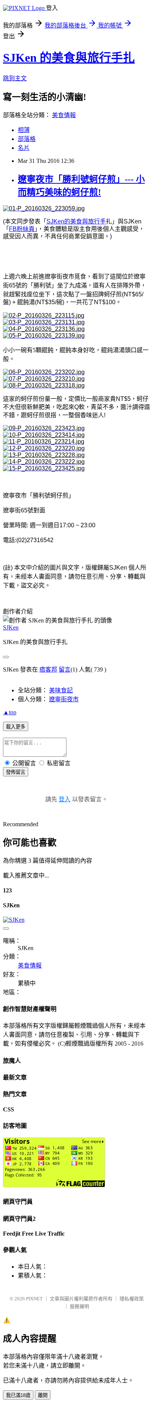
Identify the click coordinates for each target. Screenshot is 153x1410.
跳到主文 (15, 78)
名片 (24, 148)
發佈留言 (15, 772)
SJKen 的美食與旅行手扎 (69, 57)
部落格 (27, 139)
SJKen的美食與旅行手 (76, 221)
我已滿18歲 (18, 1395)
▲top (9, 712)
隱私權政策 (132, 1298)
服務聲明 (79, 1306)
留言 (65, 669)
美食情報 (64, 115)
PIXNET (34, 1298)
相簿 (24, 130)
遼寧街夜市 (64, 699)
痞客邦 (48, 669)
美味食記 (61, 690)
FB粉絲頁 (22, 229)
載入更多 (15, 727)
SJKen (11, 627)
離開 (43, 1395)
